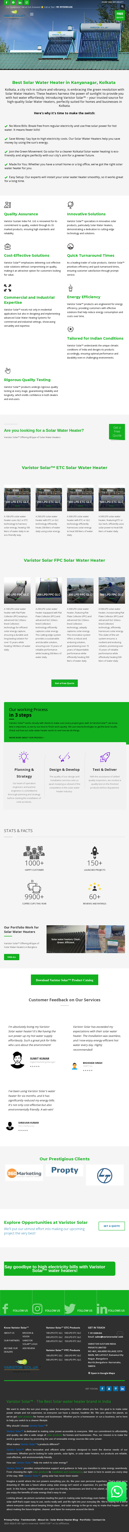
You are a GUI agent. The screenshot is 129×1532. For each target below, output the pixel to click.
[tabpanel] (64, 35)
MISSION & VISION (28, 1334)
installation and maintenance (67, 1472)
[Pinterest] (115, 1388)
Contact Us (99, 1519)
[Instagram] (26, 2)
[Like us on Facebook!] (102, 1388)
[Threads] (13, 2)
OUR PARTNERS (12, 1340)
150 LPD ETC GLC (72, 1341)
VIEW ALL (11, 957)
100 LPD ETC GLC (54, 1332)
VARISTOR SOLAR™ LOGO (30, 1342)
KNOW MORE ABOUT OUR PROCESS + (26, 737)
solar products (25, 1416)
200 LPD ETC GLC (54, 1341)
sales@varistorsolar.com (109, 1336)
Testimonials (28, 1519)
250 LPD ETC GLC (72, 1337)
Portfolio (85, 1519)
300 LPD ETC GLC (54, 1337)
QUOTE (119, 15)
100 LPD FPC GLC (54, 1355)
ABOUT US (9, 1332)
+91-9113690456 (64, 7)
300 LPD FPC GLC (54, 1359)
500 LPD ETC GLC (72, 1332)
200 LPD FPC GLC (72, 1355)
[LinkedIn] (20, 2)
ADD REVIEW (29, 1348)
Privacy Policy (11, 1519)
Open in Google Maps (102, 1373)
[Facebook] (6, 2)
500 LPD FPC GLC (72, 1359)
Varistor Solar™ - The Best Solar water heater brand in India (59, 1401)
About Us (43, 1519)
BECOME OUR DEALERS (11, 1350)
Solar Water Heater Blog (64, 1519)
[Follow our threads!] (109, 1388)
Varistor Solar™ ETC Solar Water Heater (64, 467)
